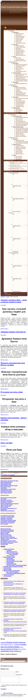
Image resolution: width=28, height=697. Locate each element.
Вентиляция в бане (6, 486)
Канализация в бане (6, 484)
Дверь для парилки (6, 506)
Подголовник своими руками (8, 520)
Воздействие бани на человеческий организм (15, 621)
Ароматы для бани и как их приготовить (14, 603)
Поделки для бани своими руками (16, 573)
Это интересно (7, 576)
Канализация (10, 562)
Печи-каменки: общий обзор (8, 489)
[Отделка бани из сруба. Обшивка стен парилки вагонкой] (15, 582)
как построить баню (10, 646)
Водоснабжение (11, 559)
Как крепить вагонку (6, 500)
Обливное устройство (6, 519)
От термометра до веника (7, 515)
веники (17, 644)
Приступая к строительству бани (9, 480)
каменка (21, 647)
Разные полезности (9, 574)
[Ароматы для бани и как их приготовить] (15, 602)
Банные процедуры (6, 528)
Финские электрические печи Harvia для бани (13, 364)
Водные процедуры (6, 534)
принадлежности (15, 651)
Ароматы (9, 550)
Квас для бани (13, 554)
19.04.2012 (3, 446)
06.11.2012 (3, 395)
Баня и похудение (5, 532)
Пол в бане (3, 498)
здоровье (23, 644)
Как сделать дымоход (6, 491)
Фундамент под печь (6, 490)
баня (23, 642)
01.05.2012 (3, 423)
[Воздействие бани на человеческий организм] (15, 620)
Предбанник (4, 509)
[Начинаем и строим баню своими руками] (15, 609)
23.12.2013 (3, 305)
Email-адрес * (19, 674)
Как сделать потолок (6, 502)
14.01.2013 (3, 335)
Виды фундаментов (6, 483)
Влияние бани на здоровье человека (13, 566)
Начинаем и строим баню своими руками (14, 611)
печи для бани (22, 649)
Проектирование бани (6, 482)
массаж (3, 649)
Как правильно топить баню (8, 540)
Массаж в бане (4, 533)
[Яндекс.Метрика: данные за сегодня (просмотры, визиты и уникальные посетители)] (8, 693)
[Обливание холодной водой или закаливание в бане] (15, 629)
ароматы (3, 642)
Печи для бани (6, 443)
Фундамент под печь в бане (12, 392)
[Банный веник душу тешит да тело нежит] (15, 593)
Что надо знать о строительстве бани (16, 565)
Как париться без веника (7, 531)
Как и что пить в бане (6, 535)
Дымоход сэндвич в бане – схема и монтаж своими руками (14, 301)
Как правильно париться (7, 529)
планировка (5, 651)
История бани (4, 544)
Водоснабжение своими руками (9, 485)
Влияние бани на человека (8, 537)
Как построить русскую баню (14, 561)
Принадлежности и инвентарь (12, 570)
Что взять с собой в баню (7, 516)
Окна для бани (4, 507)
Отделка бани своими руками (8, 497)
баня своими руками (6, 644)
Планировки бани (11, 563)
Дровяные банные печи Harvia (13, 332)
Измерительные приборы (7, 522)
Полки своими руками (6, 504)
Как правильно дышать (7, 543)
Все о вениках (4, 524)
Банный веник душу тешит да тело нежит (14, 594)
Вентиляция (10, 558)
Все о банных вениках (12, 572)
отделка (15, 649)
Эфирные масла (5, 539)
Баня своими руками (6, 492)
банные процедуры (14, 642)
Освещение (4, 487)
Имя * (17, 672)
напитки (8, 649)
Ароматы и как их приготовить (9, 538)
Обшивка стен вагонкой (7, 501)
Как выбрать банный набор (8, 521)
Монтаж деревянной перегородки (9, 503)
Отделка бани (7, 568)
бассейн (13, 644)
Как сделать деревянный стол (9, 508)
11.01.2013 (3, 368)
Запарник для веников (6, 518)
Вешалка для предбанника (8, 510)
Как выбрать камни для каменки (9, 541)
